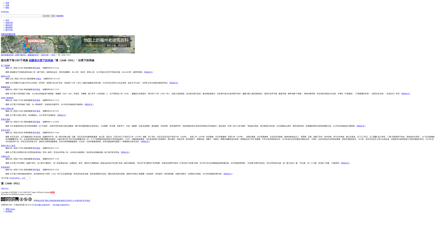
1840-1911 (5, 188)
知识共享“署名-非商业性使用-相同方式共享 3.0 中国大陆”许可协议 (63, 201)
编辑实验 (11, 34)
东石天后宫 (5, 130)
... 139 (22, 178)
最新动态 (9, 25)
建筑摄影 (9, 27)
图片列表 (9, 30)
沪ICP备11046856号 (42, 205)
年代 (53, 55)
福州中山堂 (5, 76)
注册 (7, 5)
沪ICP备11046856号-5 (61, 205)
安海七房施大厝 (7, 109)
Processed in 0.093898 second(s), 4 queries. (16, 194)
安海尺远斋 (5, 119)
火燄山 (38, 79)
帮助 (7, 8)
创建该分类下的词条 (41, 60)
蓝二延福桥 (5, 65)
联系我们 (9, 211)
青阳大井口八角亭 (8, 146)
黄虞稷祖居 (5, 87)
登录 (7, 3)
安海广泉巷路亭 (7, 98)
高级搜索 (59, 16)
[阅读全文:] (148, 72)
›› (19, 178)
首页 (7, 20)
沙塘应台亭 (5, 156)
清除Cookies (10, 209)
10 (18, 178)
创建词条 (4, 34)
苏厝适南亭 (5, 167)
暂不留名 (36, 68)
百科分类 (45, 55)
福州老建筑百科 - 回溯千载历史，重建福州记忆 (20, 55)
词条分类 (9, 23)
